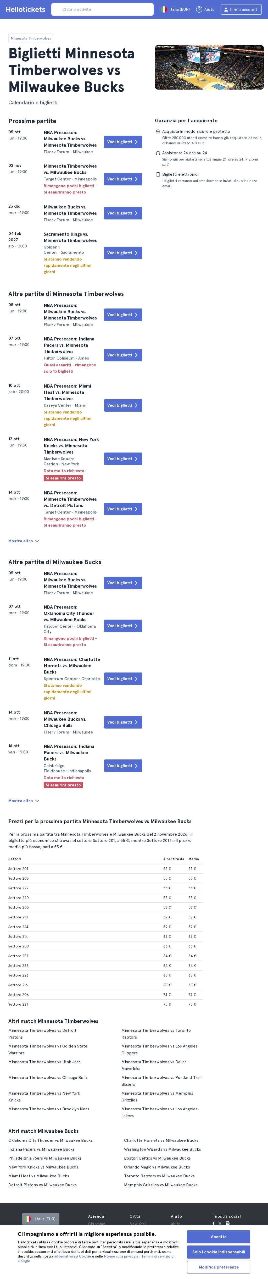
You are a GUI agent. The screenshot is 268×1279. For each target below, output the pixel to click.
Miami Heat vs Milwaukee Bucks (38, 1175)
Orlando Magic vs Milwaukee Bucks (157, 1167)
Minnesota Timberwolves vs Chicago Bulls (48, 1077)
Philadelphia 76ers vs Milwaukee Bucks (45, 1158)
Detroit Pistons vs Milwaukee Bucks (42, 1184)
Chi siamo (96, 1224)
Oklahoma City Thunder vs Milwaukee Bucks (50, 1140)
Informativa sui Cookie (72, 1256)
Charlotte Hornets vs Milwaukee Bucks (161, 1140)
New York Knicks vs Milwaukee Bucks (43, 1167)
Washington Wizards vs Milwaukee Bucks (162, 1149)
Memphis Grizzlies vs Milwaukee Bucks (161, 1184)
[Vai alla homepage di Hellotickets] (26, 9)
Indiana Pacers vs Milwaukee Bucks (41, 1149)
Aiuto (176, 1224)
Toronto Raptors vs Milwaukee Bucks (159, 1175)
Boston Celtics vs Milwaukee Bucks (157, 1158)
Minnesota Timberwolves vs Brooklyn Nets (48, 1108)
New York (138, 1224)
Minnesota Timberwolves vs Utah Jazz (44, 1061)
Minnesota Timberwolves (31, 38)
